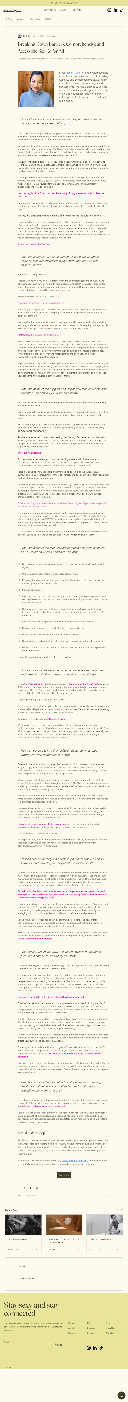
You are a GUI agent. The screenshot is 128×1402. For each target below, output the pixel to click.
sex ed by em (13, 10)
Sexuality (20, 19)
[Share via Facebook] (19, 1188)
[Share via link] (37, 1188)
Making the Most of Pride (100, 1239)
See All (120, 1210)
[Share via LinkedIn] (31, 1188)
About (71, 1328)
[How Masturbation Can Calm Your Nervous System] (64, 1225)
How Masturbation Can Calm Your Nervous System (64, 1241)
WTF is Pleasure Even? (18, 1239)
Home (71, 1323)
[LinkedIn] (115, 10)
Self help (48, 19)
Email (6, 1342)
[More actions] (108, 36)
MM (88, 1323)
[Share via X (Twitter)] (25, 1188)
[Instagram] (109, 10)
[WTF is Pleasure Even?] (23, 1225)
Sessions (91, 1328)
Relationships (34, 19)
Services (72, 1333)
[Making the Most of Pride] (104, 1225)
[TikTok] (121, 10)
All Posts (8, 19)
